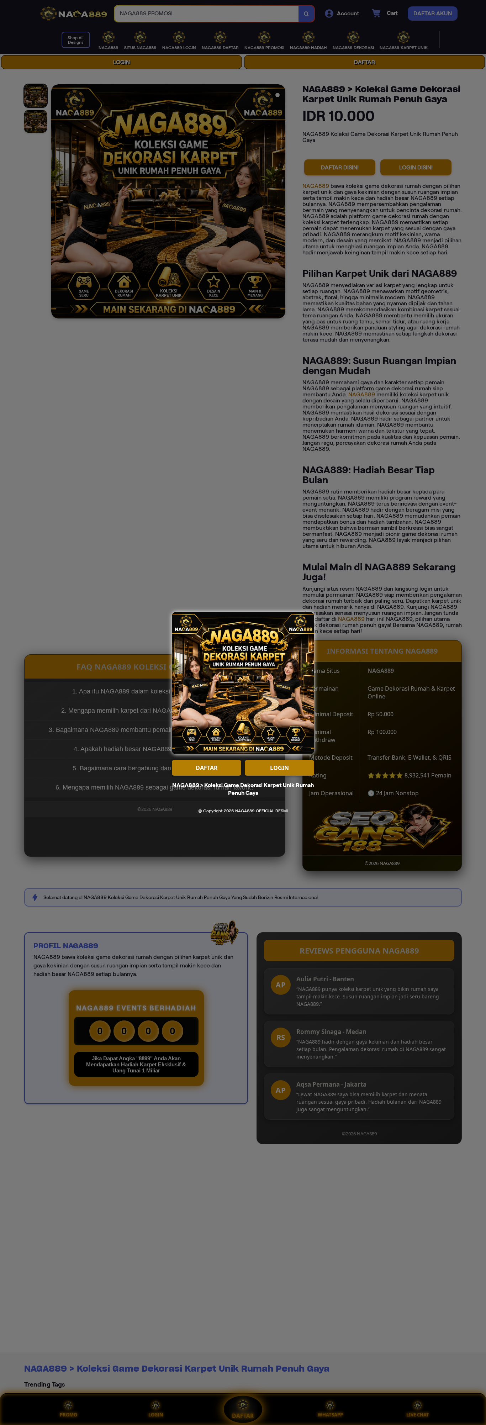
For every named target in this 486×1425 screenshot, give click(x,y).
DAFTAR (207, 768)
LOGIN (279, 768)
